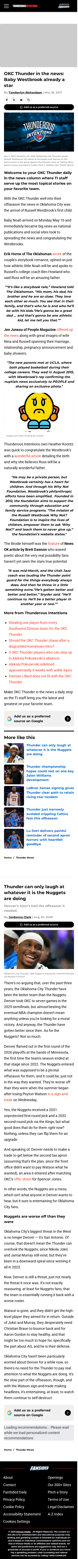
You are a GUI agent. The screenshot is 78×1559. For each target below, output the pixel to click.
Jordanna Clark (20, 917)
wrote (57, 254)
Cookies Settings (16, 1521)
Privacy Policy (14, 1499)
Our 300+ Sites (59, 1485)
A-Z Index (55, 1514)
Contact (9, 1485)
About (8, 1477)
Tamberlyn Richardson (25, 92)
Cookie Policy (13, 1507)
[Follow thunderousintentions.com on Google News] (68, 719)
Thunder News (25, 857)
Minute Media (23, 1531)
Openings (55, 1477)
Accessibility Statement (22, 1514)
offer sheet (22, 1179)
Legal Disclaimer (61, 1507)
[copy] (28, 100)
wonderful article (27, 456)
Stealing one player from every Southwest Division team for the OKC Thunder (38, 629)
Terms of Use (58, 1499)
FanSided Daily (15, 1492)
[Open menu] (6, 6)
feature (54, 543)
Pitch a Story (58, 1492)
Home (8, 857)
